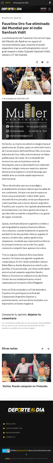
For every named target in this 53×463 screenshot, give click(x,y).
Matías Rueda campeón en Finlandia (25, 386)
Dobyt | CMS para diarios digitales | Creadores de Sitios (30, 458)
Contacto (10, 437)
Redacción (10, 424)
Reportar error (13, 433)
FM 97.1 (43, 9)
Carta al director (14, 428)
